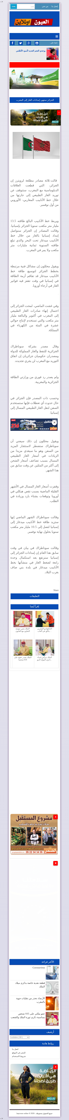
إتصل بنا (55, 6)
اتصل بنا (15, 1049)
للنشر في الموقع (19, 1053)
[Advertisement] (34, 705)
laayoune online (22, 1113)
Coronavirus (39, 967)
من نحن (45, 6)
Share (56, 590)
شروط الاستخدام (19, 1056)
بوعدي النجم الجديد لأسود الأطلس (31, 51)
